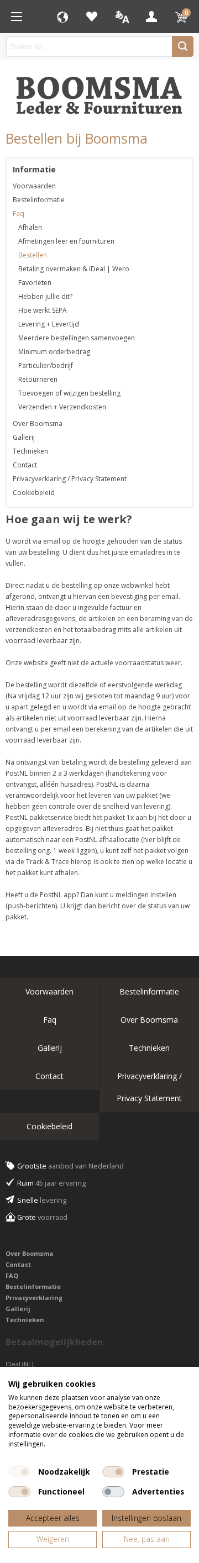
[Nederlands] (121, 17)
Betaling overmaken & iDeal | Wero (73, 268)
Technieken (30, 451)
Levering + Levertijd (48, 324)
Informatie (34, 169)
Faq (18, 213)
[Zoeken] (182, 46)
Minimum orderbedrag (54, 351)
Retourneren (37, 379)
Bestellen (32, 255)
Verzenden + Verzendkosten (62, 407)
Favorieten (92, 17)
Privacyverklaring (34, 1297)
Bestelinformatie (39, 199)
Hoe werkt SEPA (42, 310)
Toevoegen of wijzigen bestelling (69, 393)
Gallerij (24, 437)
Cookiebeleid (34, 492)
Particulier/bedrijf (45, 365)
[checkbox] (19, 1471)
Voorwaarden (34, 186)
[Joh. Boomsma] (99, 90)
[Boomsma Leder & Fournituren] (17, 17)
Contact (25, 465)
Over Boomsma (37, 423)
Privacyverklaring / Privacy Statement (70, 478)
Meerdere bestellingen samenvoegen (76, 338)
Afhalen (30, 227)
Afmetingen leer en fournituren (66, 241)
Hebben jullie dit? (45, 296)
